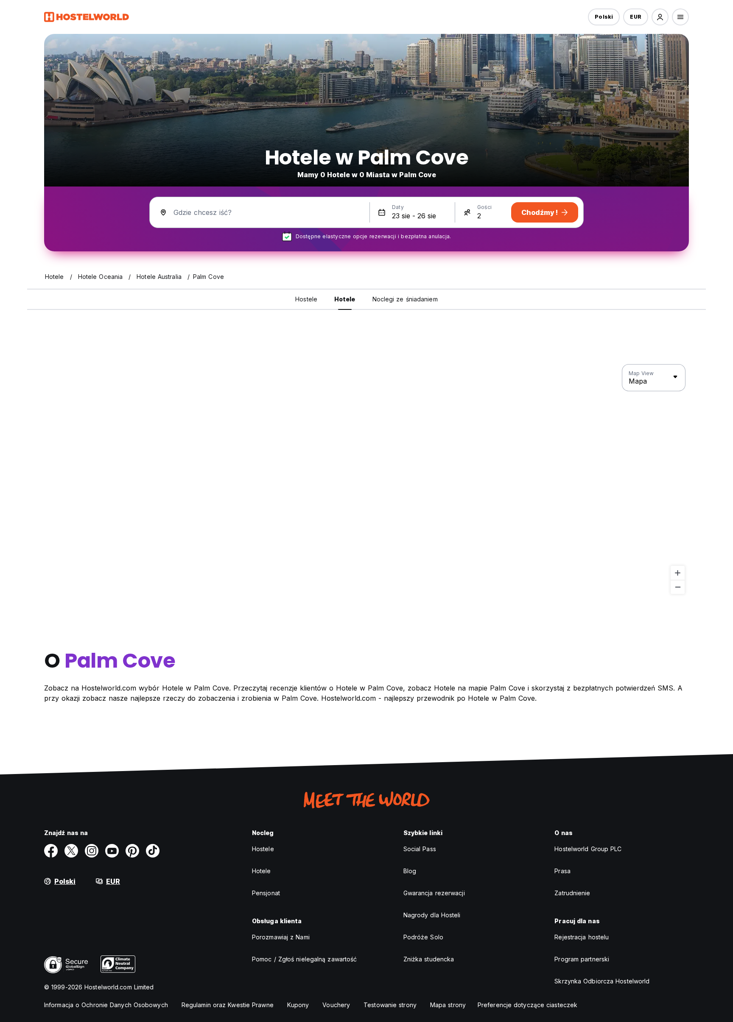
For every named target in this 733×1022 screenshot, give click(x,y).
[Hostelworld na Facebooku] (51, 851)
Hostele (263, 848)
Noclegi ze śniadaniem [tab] (405, 299)
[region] (366, 479)
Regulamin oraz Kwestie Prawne (228, 1004)
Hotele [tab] (344, 299)
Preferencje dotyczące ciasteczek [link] (527, 1004)
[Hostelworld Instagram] (91, 851)
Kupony (298, 1004)
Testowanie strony (390, 1004)
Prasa (562, 870)
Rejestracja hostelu (581, 937)
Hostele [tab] (306, 299)
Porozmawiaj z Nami (281, 937)
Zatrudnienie (572, 893)
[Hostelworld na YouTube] (112, 851)
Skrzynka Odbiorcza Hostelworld (601, 981)
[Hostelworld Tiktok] (152, 851)
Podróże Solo (423, 937)
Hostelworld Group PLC (587, 848)
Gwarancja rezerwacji (434, 893)
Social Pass (419, 848)
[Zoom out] (678, 587)
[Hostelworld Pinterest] (132, 851)
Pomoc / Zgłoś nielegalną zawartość (304, 959)
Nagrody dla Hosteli (432, 915)
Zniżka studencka (428, 959)
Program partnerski (581, 959)
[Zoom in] (678, 573)
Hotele (261, 870)
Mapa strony (448, 1004)
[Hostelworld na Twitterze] (71, 851)
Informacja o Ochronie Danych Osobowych (106, 1004)
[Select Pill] (660, 16)
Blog (409, 870)
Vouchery (336, 1004)
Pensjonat (266, 893)
